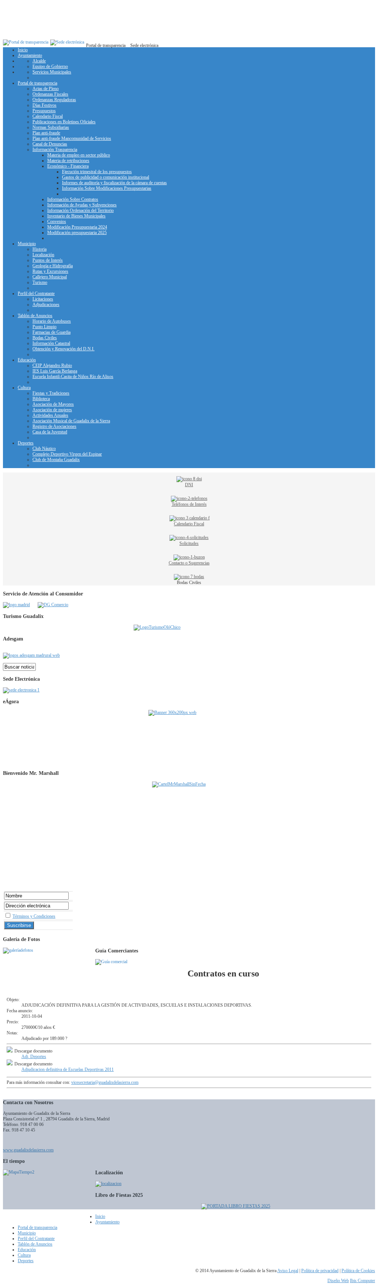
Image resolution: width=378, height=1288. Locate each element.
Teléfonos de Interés (189, 504)
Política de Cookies (358, 1270)
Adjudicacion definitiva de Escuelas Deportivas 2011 (67, 1069)
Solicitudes (189, 543)
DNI (189, 484)
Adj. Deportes (33, 1056)
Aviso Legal (287, 1270)
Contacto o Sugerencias (189, 563)
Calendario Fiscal (189, 523)
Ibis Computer (362, 1280)
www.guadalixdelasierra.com (28, 1150)
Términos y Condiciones (34, 916)
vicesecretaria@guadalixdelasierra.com (104, 1082)
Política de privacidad (320, 1270)
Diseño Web (338, 1280)
